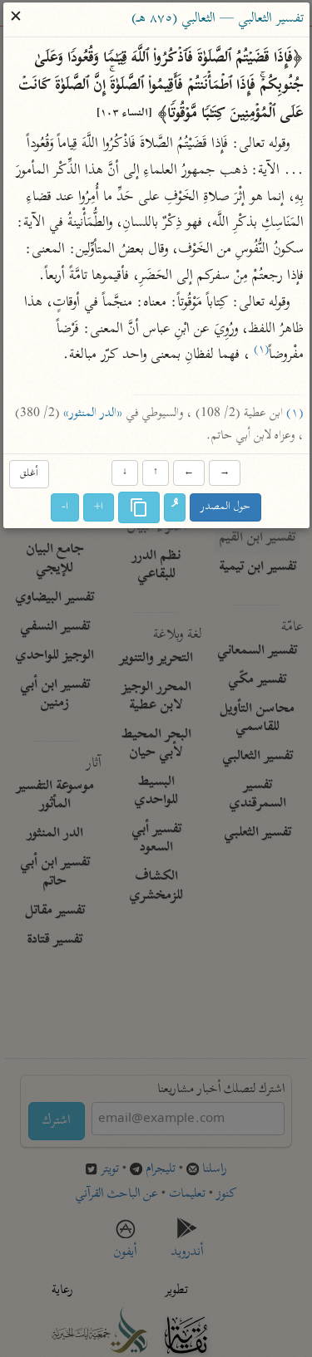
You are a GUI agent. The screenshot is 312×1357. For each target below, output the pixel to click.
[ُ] (175, 507)
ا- (65, 507)
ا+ (98, 507)
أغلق (29, 473)
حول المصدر (225, 507)
